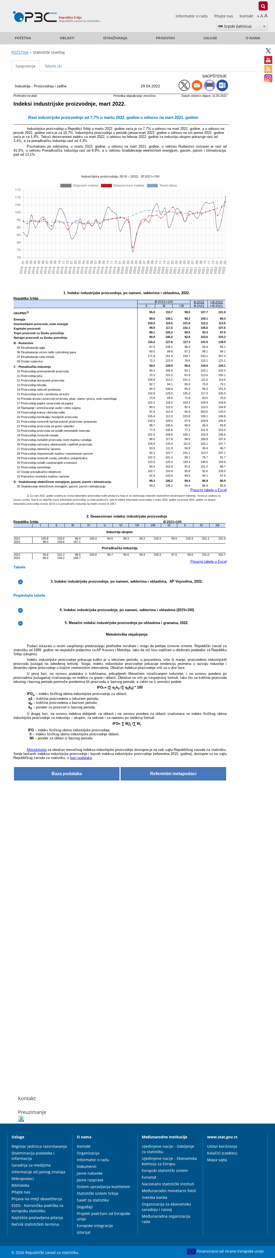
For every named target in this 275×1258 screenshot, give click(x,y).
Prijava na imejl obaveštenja (37, 1198)
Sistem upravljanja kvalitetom (103, 1186)
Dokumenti (86, 1166)
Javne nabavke (90, 1173)
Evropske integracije (95, 1225)
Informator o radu (192, 16)
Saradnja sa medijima (31, 1165)
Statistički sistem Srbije (97, 1193)
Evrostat (149, 1177)
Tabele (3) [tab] (53, 66)
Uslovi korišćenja (222, 1146)
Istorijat (84, 1232)
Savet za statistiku (93, 1200)
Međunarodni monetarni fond (169, 1190)
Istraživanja (115, 38)
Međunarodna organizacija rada (166, 1219)
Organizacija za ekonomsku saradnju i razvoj (166, 1207)
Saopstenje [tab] (25, 66)
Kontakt (246, 16)
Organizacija (88, 1153)
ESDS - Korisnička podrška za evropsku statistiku (37, 1208)
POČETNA (23, 38)
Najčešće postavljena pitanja (37, 1217)
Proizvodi (165, 38)
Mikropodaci (23, 1178)
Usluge (210, 38)
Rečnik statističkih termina (35, 1224)
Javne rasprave (90, 1179)
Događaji (85, 1206)
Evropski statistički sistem (165, 1170)
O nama (253, 38)
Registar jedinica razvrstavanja (39, 1146)
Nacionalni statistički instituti (168, 1183)
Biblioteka (20, 1185)
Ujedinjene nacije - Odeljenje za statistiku (168, 1149)
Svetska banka (154, 1197)
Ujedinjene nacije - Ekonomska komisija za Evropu (169, 1161)
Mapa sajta (217, 1159)
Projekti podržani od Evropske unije (103, 1216)
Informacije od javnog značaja (38, 1171)
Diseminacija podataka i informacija (33, 1155)
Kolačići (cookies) (222, 1153)
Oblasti (67, 38)
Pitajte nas (224, 16)
